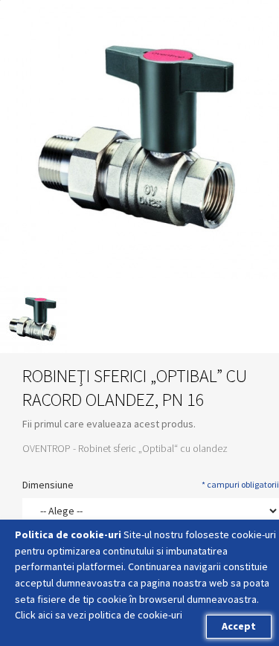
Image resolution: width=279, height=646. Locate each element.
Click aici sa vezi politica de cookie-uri (98, 614)
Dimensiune (48, 484)
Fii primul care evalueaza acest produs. (109, 423)
